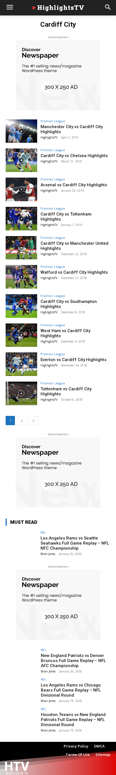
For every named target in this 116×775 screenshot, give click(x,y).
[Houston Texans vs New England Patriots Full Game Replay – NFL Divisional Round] (21, 719)
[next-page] (33, 420)
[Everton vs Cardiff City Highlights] (21, 364)
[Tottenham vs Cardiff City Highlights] (21, 393)
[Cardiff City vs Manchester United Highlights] (21, 248)
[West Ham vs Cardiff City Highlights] (21, 335)
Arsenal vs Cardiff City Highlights (74, 184)
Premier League (53, 121)
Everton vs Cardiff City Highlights (73, 359)
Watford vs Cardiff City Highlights (74, 272)
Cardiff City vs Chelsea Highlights (74, 155)
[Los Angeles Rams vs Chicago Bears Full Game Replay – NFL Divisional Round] (21, 689)
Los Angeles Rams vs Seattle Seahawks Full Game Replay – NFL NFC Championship (75, 543)
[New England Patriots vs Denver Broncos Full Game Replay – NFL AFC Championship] (21, 660)
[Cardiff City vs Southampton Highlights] (21, 306)
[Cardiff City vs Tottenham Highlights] (21, 218)
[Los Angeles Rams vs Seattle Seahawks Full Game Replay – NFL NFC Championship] (21, 542)
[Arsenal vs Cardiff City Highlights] (21, 189)
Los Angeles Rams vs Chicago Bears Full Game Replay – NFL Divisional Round (71, 690)
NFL (43, 532)
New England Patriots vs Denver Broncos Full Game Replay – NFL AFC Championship (73, 660)
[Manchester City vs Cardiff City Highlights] (21, 131)
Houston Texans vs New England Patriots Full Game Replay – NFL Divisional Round (73, 719)
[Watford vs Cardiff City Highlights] (21, 277)
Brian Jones (48, 554)
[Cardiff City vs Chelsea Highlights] (21, 160)
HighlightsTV (49, 137)
